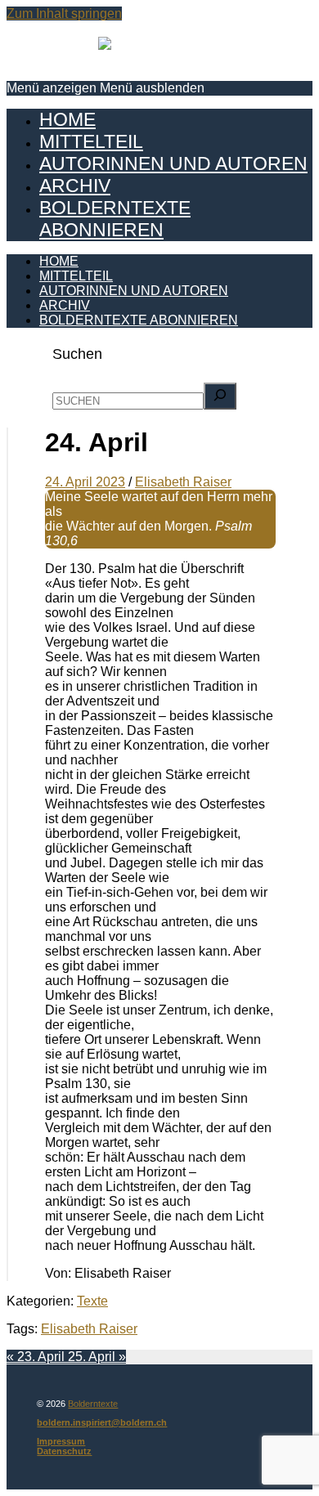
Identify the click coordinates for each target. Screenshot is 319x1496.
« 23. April (37, 1357)
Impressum (61, 1441)
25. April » (97, 1357)
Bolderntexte (93, 1404)
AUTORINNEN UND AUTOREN (173, 163)
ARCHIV (74, 185)
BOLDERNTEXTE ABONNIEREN (115, 218)
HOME (67, 119)
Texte (92, 1301)
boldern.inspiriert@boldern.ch (102, 1422)
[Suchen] (220, 396)
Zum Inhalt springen (64, 13)
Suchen (77, 353)
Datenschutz (64, 1451)
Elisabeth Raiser (89, 1329)
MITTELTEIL (91, 141)
